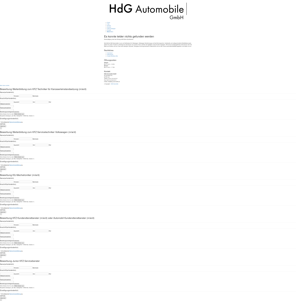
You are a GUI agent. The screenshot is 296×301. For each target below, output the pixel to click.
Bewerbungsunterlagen (9, 112)
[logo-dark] (148, 21)
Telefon (5, 108)
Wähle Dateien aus (19, 114)
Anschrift (16, 102)
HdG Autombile (114, 84)
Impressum (110, 53)
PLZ (50, 102)
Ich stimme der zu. (12, 122)
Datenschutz (110, 54)
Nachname (35, 96)
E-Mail (5, 104)
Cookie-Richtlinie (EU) (112, 56)
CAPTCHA (2, 124)
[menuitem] (149, 22)
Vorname (16, 96)
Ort (34, 102)
